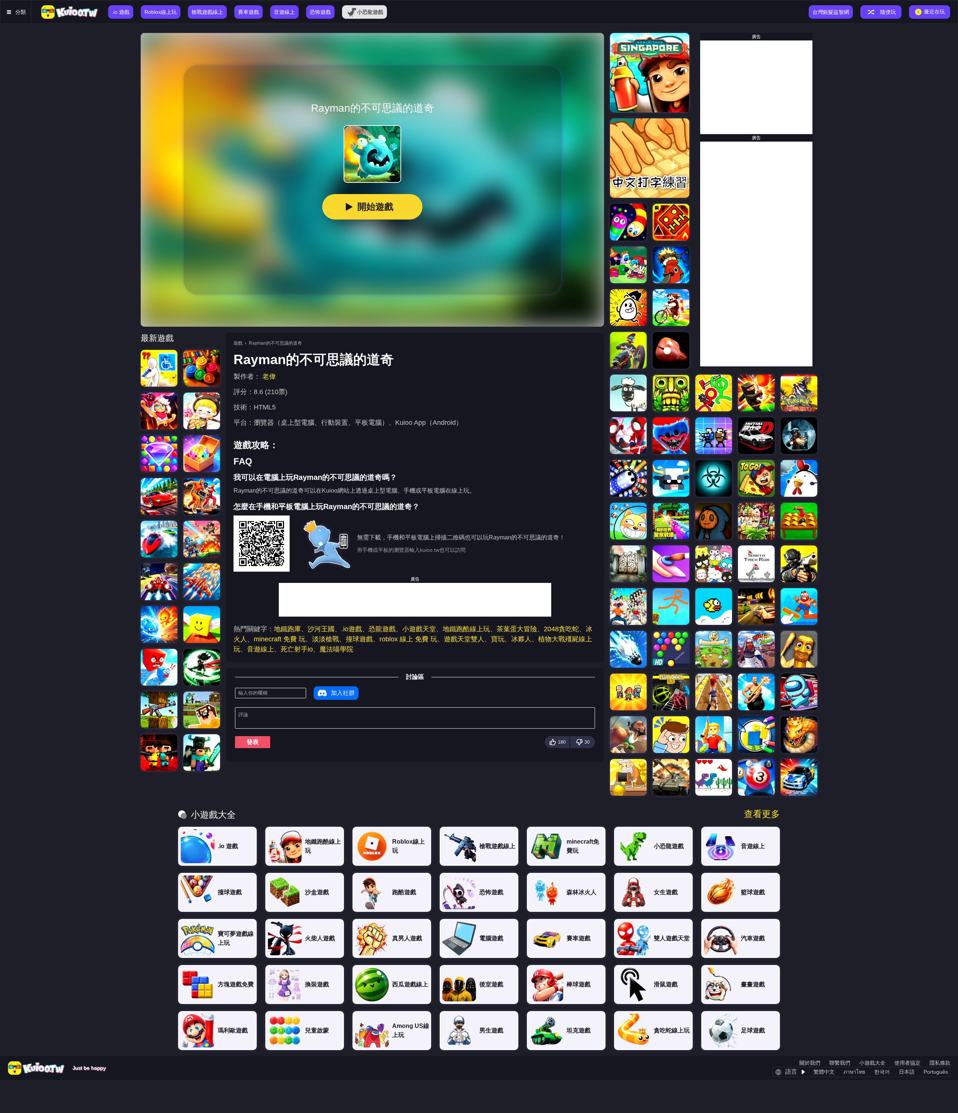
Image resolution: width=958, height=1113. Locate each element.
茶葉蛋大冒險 (517, 629)
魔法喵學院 (336, 649)
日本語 (907, 1072)
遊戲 (238, 343)
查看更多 (762, 814)
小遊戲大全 (872, 1063)
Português (936, 1072)
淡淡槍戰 (325, 639)
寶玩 (497, 639)
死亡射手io (297, 649)
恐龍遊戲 (382, 629)
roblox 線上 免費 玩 (408, 639)
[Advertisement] (415, 600)
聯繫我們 (839, 1063)
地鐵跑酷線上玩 (466, 629)
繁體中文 (824, 1072)
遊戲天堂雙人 (464, 639)
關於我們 (809, 1063)
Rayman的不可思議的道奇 (275, 343)
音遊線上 (260, 649)
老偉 (269, 376)
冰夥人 (521, 639)
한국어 (882, 1072)
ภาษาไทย (854, 1072)
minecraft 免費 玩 (279, 639)
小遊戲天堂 (419, 629)
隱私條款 (940, 1063)
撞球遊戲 (359, 639)
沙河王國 (321, 629)
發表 (253, 742)
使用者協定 (907, 1063)
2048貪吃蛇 (561, 629)
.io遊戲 (351, 629)
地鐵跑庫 (287, 629)
